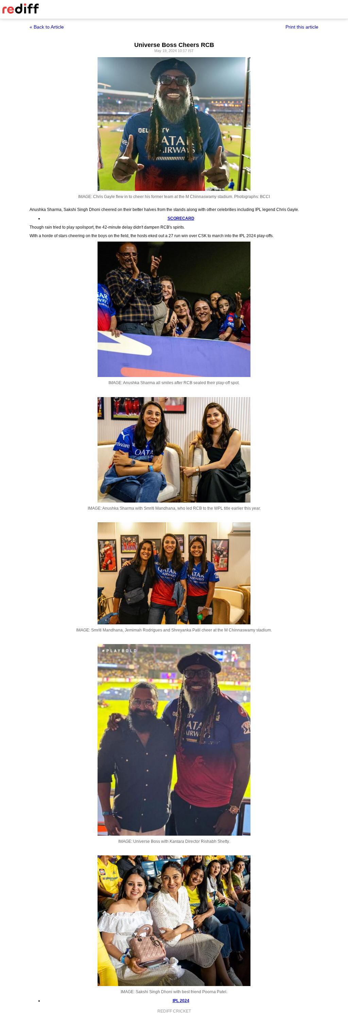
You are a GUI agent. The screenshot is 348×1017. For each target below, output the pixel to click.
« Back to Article (47, 27)
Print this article (301, 27)
